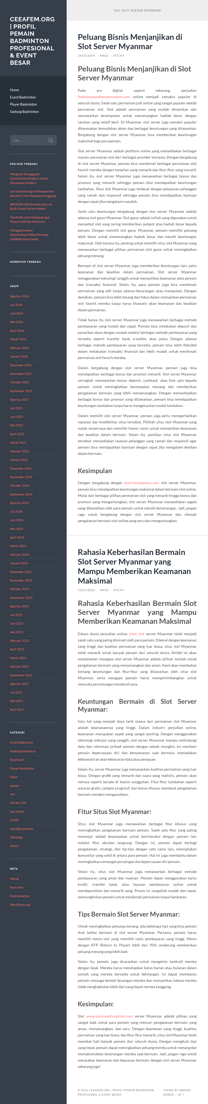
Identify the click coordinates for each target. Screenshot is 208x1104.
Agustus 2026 (19, 296)
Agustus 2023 (19, 606)
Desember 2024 (21, 468)
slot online (17, 811)
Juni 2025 (16, 416)
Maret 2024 (18, 546)
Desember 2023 (21, 572)
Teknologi (16, 837)
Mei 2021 (16, 701)
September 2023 (21, 597)
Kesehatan (17, 759)
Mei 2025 (16, 425)
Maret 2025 (18, 442)
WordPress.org (20, 904)
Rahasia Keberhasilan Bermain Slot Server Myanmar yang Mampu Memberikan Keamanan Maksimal (134, 566)
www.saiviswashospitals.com (109, 1016)
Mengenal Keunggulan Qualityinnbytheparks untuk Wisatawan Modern (29, 178)
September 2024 (21, 494)
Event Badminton (23, 97)
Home (14, 90)
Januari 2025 (19, 460)
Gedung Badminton (24, 111)
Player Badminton (23, 104)
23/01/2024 (86, 590)
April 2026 (17, 330)
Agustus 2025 (19, 399)
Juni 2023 (16, 623)
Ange (104, 55)
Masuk (14, 878)
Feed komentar (20, 896)
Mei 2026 (16, 322)
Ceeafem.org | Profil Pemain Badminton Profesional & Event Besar (32, 41)
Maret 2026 (18, 339)
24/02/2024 (86, 55)
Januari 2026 (19, 356)
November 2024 (21, 477)
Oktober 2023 (19, 589)
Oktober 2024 (19, 485)
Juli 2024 (16, 511)
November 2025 (21, 373)
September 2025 (21, 391)
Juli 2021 (16, 692)
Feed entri (16, 887)
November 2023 (21, 580)
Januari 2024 (19, 563)
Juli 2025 (16, 408)
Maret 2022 (18, 658)
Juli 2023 (16, 615)
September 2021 (21, 675)
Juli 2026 (16, 305)
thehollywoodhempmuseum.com (104, 96)
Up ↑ (181, 1094)
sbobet (14, 785)
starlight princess (21, 828)
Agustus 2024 (19, 503)
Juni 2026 (16, 313)
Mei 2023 (16, 632)
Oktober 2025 (19, 382)
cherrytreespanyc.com (141, 482)
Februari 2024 (19, 554)
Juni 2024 (16, 520)
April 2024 (17, 537)
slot (12, 794)
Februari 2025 (19, 451)
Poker (14, 777)
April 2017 (17, 709)
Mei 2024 (16, 529)
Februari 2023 (19, 640)
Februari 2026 (19, 348)
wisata (14, 846)
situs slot (136, 633)
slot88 (14, 820)
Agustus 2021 (19, 684)
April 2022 (17, 649)
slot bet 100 (18, 802)
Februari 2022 (19, 666)
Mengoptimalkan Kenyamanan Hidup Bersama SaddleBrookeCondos (29, 234)
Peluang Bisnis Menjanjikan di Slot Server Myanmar (130, 41)
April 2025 (17, 434)
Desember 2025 (21, 365)
